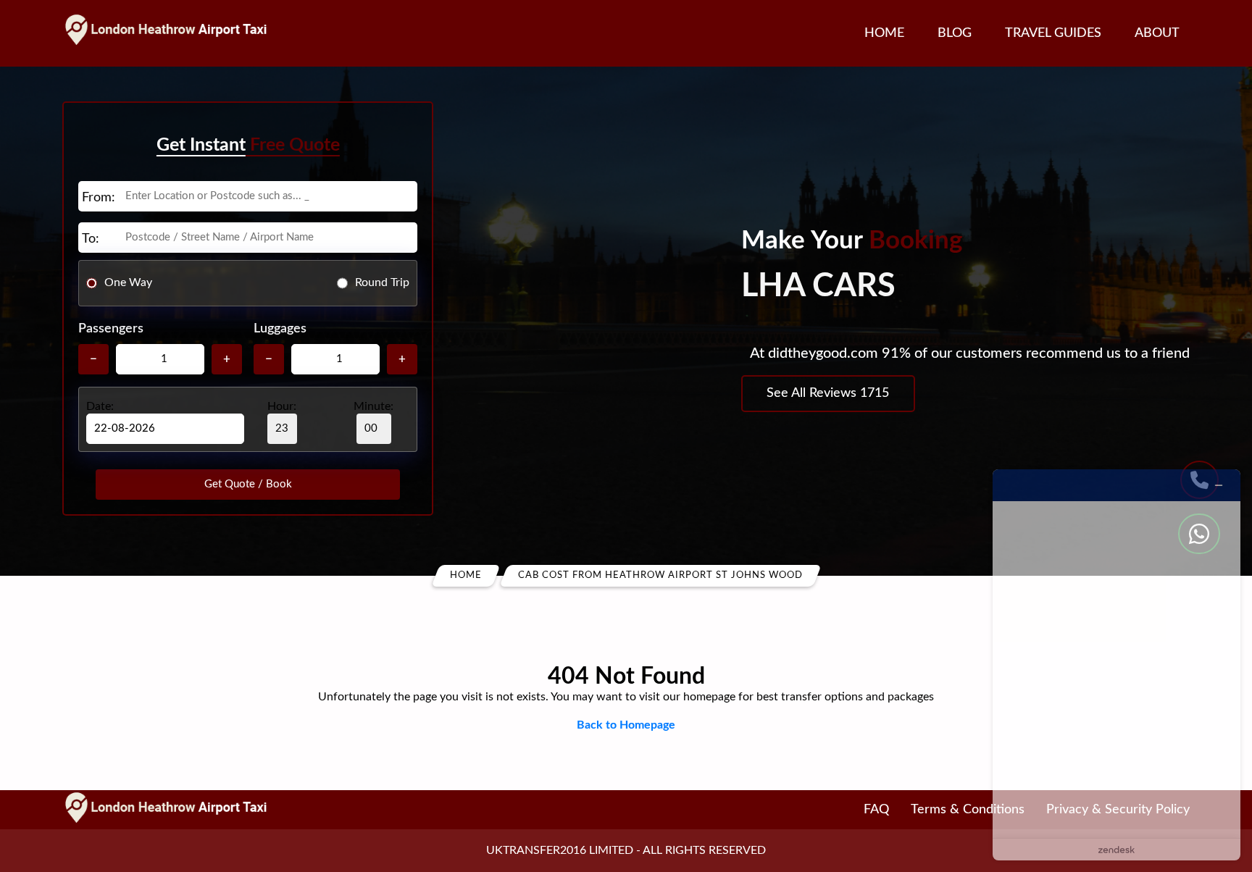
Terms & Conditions (967, 809)
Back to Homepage (626, 725)
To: (90, 239)
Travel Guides (1053, 33)
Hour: (281, 406)
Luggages (280, 328)
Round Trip (382, 282)
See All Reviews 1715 (828, 393)
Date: (100, 406)
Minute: (373, 406)
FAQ (876, 809)
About (1157, 33)
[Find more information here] (1116, 665)
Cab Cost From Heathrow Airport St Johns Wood (660, 575)
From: (98, 197)
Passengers (110, 328)
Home (884, 33)
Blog (955, 33)
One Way (128, 282)
